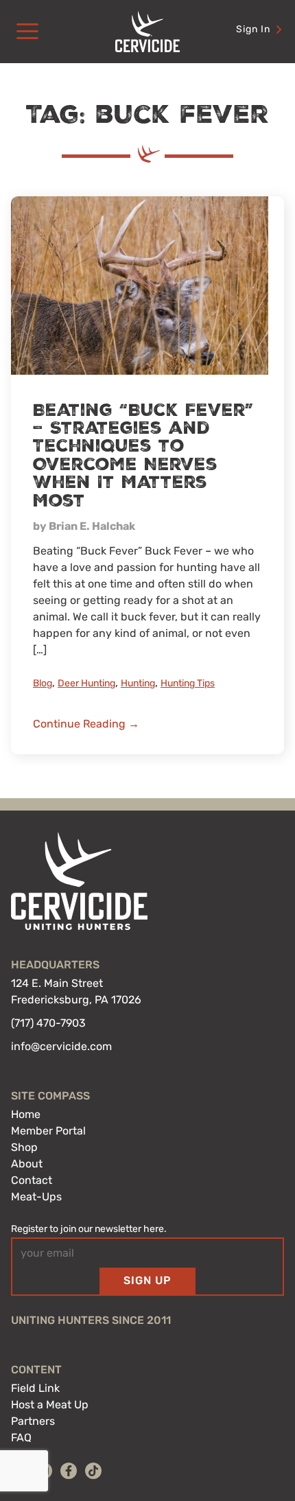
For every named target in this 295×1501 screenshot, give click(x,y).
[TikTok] (93, 1471)
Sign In (253, 29)
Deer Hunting (86, 683)
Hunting (138, 683)
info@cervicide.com (61, 1046)
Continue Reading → (86, 723)
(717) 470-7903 (48, 1022)
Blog (42, 683)
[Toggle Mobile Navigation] (27, 31)
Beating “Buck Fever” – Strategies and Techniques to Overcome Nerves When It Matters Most (143, 456)
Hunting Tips (188, 683)
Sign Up (147, 1280)
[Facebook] (68, 1471)
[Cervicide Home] (147, 31)
